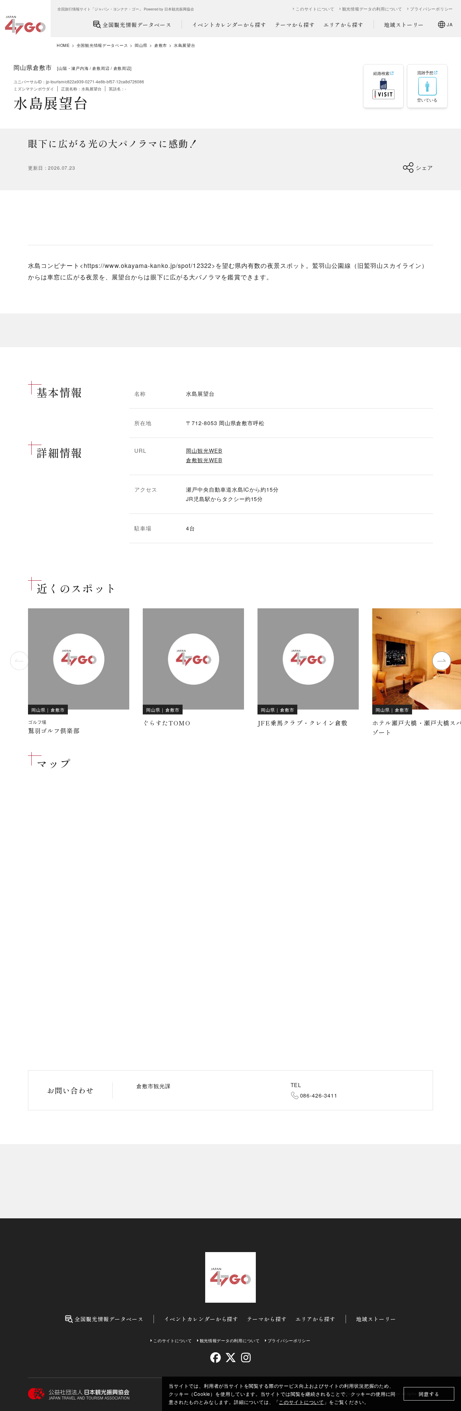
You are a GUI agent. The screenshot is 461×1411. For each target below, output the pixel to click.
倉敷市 (160, 45)
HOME (63, 45)
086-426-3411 (319, 1095)
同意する (429, 1394)
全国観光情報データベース (137, 25)
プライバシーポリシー (431, 9)
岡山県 (141, 45)
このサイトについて (301, 1402)
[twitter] (231, 1357)
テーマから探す (295, 25)
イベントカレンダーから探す (229, 25)
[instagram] (245, 1357)
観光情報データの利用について (372, 9)
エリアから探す (343, 25)
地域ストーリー (404, 25)
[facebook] (215, 1357)
